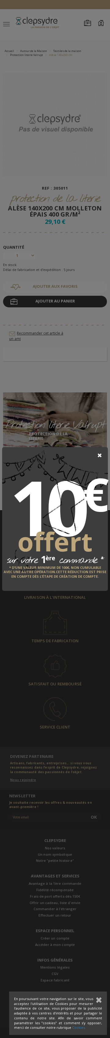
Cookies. (79, 1027)
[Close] (99, 455)
